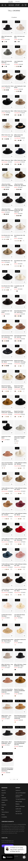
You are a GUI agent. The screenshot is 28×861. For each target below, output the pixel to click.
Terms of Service (5, 812)
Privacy (3, 814)
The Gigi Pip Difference (20, 799)
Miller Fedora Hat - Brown (20, 111)
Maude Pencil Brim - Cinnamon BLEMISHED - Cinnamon (19, 691)
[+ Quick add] (11, 32)
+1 (23, 115)
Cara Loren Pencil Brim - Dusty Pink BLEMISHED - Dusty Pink (7, 691)
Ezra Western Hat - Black (7, 286)
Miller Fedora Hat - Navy (20, 160)
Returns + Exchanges (20, 806)
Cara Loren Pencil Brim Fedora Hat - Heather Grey (19, 438)
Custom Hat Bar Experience (19, 796)
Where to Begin (19, 801)
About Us (3, 790)
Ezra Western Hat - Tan (7, 260)
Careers (3, 802)
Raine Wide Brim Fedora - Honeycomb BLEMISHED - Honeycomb (20, 717)
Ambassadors (5, 800)
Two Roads (17, 1)
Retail (3, 795)
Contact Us (18, 790)
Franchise (4, 792)
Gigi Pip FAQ (18, 811)
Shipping (17, 804)
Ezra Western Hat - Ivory (7, 235)
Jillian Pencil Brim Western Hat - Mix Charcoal (18, 210)
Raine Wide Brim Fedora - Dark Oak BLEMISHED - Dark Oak (20, 743)
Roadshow (4, 804)
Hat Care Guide (19, 813)
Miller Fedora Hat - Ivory (7, 134)
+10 (24, 468)
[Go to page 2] (17, 779)
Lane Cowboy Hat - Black (7, 111)
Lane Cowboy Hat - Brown (8, 86)
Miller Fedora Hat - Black (7, 160)
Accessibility (4, 817)
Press (3, 807)
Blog (3, 809)
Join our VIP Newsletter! (21, 792)
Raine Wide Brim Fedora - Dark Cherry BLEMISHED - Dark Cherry (8, 769)
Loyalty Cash (18, 808)
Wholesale (4, 797)
